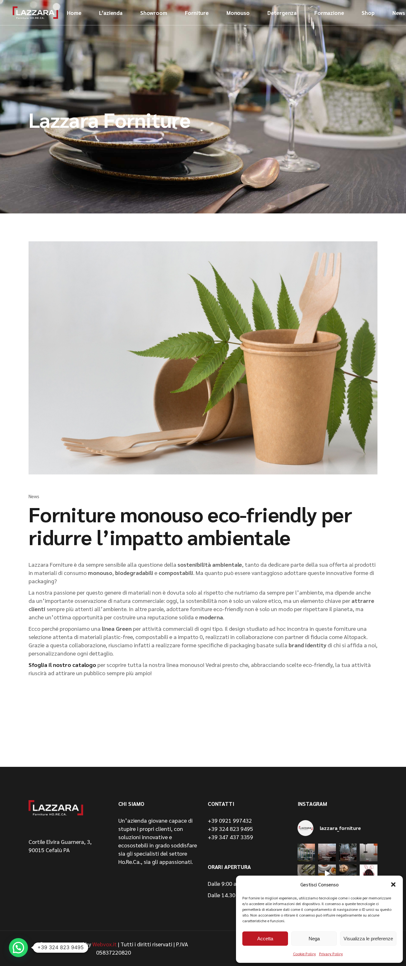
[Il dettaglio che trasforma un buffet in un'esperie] (348, 852)
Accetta (265, 938)
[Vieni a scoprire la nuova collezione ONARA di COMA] (348, 873)
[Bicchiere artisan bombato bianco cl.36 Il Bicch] (306, 852)
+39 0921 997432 (230, 820)
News (34, 496)
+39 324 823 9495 (230, 828)
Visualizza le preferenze (368, 938)
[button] (393, 884)
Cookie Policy (304, 953)
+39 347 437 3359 (230, 836)
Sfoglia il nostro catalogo (62, 664)
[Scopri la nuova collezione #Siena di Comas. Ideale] (306, 873)
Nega (314, 938)
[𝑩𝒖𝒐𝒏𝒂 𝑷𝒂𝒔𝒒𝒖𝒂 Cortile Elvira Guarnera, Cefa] (368, 873)
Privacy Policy (331, 953)
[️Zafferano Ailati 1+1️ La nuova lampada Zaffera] (368, 852)
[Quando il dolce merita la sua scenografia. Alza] (327, 852)
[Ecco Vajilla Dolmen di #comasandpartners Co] (327, 873)
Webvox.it (104, 944)
